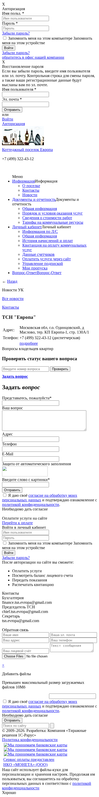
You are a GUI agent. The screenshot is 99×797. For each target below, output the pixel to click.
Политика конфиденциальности (30, 740)
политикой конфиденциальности (30, 504)
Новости (29, 195)
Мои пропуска (34, 268)
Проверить (60, 369)
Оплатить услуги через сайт (46, 259)
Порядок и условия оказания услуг (52, 213)
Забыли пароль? (16, 33)
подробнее (29, 343)
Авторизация (13, 124)
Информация (23, 181)
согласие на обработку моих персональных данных (39, 497)
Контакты (30, 190)
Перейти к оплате (17, 523)
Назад (12, 281)
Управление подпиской (42, 263)
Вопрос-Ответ (24, 272)
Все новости (13, 298)
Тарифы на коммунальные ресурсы (52, 222)
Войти (7, 119)
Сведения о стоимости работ (47, 218)
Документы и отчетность (34, 199)
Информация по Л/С (40, 231)
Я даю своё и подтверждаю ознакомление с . (49, 500)
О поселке (31, 186)
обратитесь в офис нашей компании (33, 57)
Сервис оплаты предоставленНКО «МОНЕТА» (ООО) (28, 762)
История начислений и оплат (47, 240)
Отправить (12, 490)
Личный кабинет (27, 227)
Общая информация (39, 208)
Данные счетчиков (38, 254)
